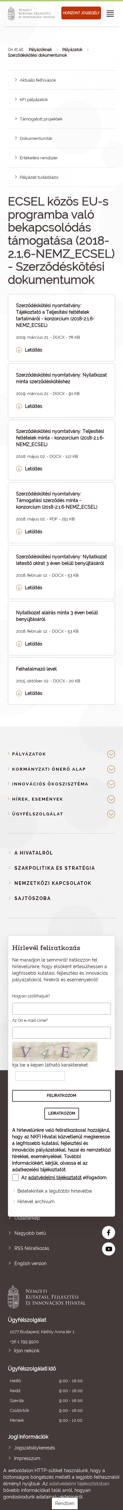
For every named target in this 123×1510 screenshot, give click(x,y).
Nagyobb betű (30, 1233)
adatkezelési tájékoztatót (39, 1169)
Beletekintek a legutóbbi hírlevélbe (54, 1191)
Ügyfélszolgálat (37, 813)
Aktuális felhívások (38, 80)
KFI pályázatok (34, 99)
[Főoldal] (32, 13)
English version (30, 1263)
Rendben (64, 1503)
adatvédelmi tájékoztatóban (79, 1483)
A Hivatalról (33, 853)
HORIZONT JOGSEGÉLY (81, 13)
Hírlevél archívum (35, 1201)
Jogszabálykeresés (34, 1447)
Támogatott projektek (41, 119)
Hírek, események (37, 799)
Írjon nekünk (26, 1350)
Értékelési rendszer (39, 157)
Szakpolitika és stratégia (54, 868)
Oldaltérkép (27, 1218)
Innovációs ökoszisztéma (50, 783)
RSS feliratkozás (31, 1248)
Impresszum (27, 1458)
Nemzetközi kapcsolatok (53, 883)
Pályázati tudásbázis (39, 177)
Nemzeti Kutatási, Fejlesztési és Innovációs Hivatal (51, 1297)
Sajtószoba (32, 898)
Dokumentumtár (36, 138)
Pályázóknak (40, 49)
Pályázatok (72, 49)
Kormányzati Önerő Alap (49, 769)
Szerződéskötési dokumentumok (37, 55)
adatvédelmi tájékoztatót (55, 1177)
